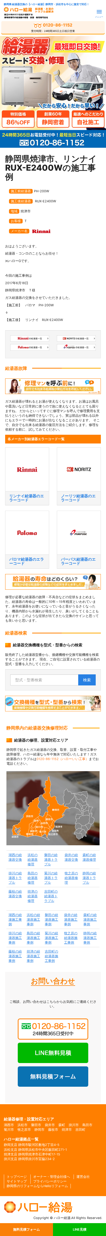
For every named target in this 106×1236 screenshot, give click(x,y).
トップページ (17, 1177)
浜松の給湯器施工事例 (33, 919)
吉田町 (80, 1129)
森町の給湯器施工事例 (90, 919)
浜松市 (22, 1125)
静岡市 (39, 1129)
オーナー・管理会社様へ (51, 1177)
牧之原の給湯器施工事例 (70, 937)
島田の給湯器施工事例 (33, 937)
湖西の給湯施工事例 (15, 919)
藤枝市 (53, 1129)
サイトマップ (17, 1181)
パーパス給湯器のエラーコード (78, 561)
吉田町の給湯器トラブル (51, 896)
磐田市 (36, 1125)
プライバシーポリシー (50, 1181)
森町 (61, 1125)
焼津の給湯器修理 (33, 896)
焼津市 (67, 1129)
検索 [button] (87, 679)
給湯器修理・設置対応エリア (29, 1119)
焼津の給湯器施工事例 (33, 956)
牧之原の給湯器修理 (71, 877)
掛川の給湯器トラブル (15, 877)
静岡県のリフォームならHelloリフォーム (37, 1186)
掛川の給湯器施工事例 (15, 937)
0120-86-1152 (53, 27)
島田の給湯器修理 (33, 877)
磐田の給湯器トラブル (51, 859)
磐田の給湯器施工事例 (51, 919)
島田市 (87, 1125)
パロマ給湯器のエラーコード (26, 561)
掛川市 (74, 1125)
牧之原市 (24, 1129)
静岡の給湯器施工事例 (90, 937)
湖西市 (9, 1125)
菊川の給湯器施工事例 (51, 937)
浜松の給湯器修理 (33, 859)
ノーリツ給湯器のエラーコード (78, 498)
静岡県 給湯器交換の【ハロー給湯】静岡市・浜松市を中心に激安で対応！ (46, 4)
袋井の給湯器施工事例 (70, 919)
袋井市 (50, 1125)
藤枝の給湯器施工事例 (15, 956)
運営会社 (83, 1177)
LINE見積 (79, 1229)
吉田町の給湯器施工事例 (51, 956)
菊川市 (9, 1129)
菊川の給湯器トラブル (51, 877)
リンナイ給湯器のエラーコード (26, 498)
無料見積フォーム (26, 1229)
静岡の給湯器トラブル (89, 877)
